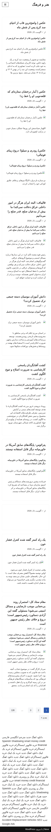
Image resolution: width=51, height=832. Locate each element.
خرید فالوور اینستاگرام (25, 745)
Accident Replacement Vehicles (19, 820)
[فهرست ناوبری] (5, 4)
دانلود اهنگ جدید (34, 737)
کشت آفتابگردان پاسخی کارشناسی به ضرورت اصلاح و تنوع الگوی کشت (25, 369)
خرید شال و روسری (29, 776)
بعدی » (44, 717)
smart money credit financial (29, 780)
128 (12, 710)
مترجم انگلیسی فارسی (14, 737)
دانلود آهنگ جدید (22, 768)
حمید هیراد (41, 796)
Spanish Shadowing (13, 741)
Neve (46, 829)
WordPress (30, 829)
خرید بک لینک (14, 753)
